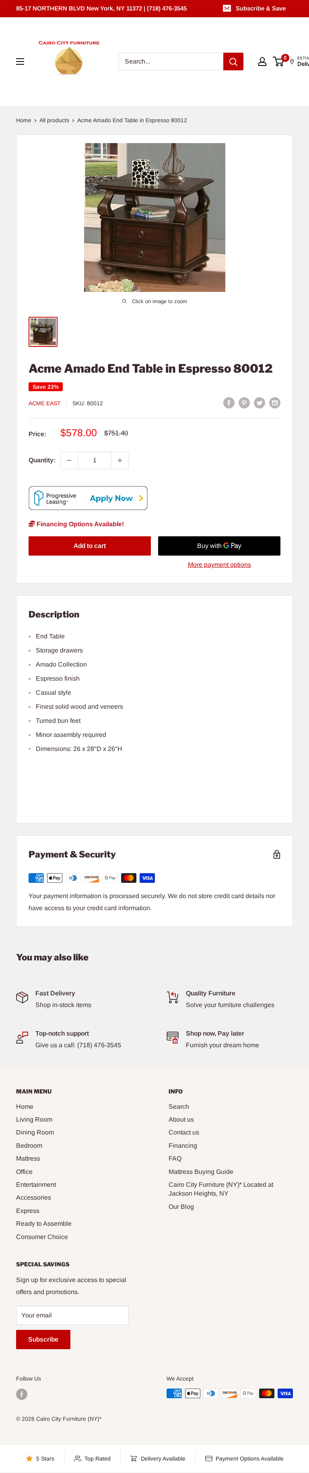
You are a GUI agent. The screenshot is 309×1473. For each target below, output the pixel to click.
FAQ (175, 1158)
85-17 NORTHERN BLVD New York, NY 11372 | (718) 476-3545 (101, 8)
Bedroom (29, 1145)
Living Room (34, 1119)
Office (24, 1171)
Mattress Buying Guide (201, 1171)
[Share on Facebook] (229, 403)
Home (23, 120)
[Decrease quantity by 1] (69, 460)
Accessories (33, 1197)
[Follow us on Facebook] (21, 1394)
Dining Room (35, 1132)
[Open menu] (20, 61)
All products (54, 120)
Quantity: (42, 460)
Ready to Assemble (44, 1223)
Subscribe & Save (261, 8)
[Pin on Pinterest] (244, 403)
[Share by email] (274, 403)
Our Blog (181, 1206)
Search (179, 1106)
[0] (279, 61)
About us (181, 1119)
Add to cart (90, 545)
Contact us (184, 1132)
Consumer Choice (42, 1236)
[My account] (262, 61)
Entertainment (36, 1184)
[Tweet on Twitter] (259, 403)
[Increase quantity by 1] (119, 460)
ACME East (45, 403)
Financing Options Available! (79, 524)
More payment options (219, 564)
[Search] (233, 61)
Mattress (28, 1158)
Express (27, 1210)
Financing (183, 1145)
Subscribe (43, 1339)
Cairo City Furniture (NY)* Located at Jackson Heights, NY (221, 1189)
